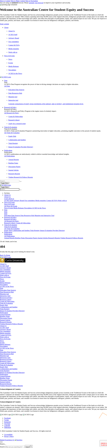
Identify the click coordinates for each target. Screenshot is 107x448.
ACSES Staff (4, 266)
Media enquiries (5, 271)
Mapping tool (4, 294)
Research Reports (6, 322)
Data (1, 288)
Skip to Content (5, 1)
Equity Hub (4, 305)
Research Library (5, 299)
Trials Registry (5, 309)
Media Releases (5, 283)
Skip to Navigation (31, 1)
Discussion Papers (6, 318)
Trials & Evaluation (6, 303)
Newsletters (4, 284)
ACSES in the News (7, 286)
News (2, 279)
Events (2, 281)
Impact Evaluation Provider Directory (12, 311)
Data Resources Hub (7, 292)
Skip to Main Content (18, 1)
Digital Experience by (7, 440)
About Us (3, 264)
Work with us (4, 275)
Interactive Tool (5, 296)
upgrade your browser (36, 3)
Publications (4, 313)
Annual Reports (5, 314)
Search (2, 447)
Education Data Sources (8, 290)
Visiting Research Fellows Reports (11, 324)
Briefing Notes (5, 316)
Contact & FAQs (5, 273)
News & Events (5, 277)
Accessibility (8, 434)
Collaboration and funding (8, 307)
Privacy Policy (9, 436)
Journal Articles (5, 320)
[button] (53, 24)
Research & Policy (6, 298)
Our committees (5, 269)
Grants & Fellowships (7, 301)
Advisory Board (5, 268)
